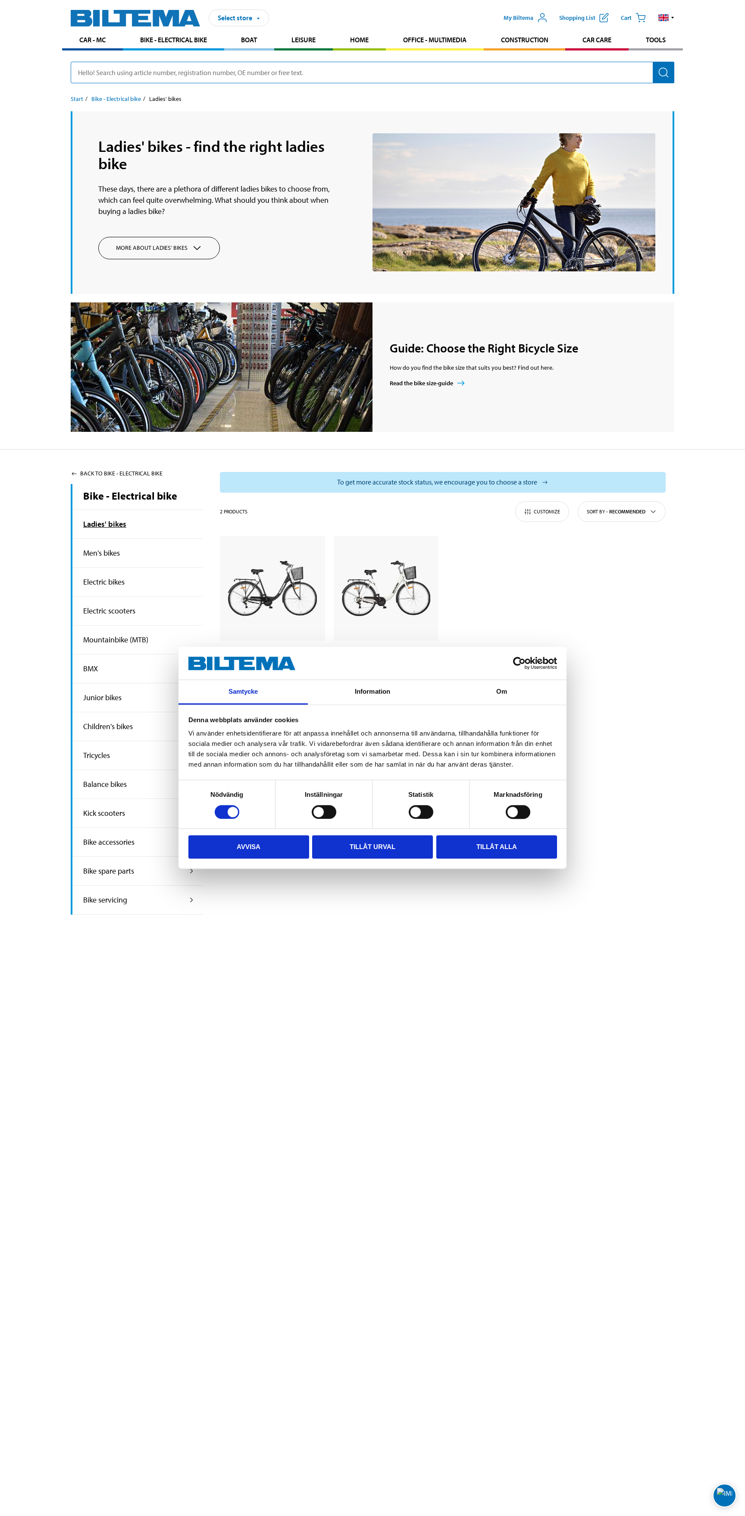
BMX (90, 668)
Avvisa (248, 847)
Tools (656, 39)
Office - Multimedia (434, 39)
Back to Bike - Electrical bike (121, 473)
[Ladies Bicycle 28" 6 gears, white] (386, 588)
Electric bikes (104, 582)
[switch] (324, 812)
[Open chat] (724, 1495)
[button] (666, 17)
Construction (524, 39)
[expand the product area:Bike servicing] (191, 900)
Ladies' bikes (104, 524)
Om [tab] (501, 691)
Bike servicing (105, 900)
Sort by (616, 511)
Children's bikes (108, 726)
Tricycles (96, 755)
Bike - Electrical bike (173, 39)
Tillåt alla (496, 847)
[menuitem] (92, 40)
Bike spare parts (108, 871)
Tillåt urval (372, 847)
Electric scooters (109, 611)
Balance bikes (105, 784)
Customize (547, 511)
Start (77, 99)
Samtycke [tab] (243, 691)
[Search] (663, 72)
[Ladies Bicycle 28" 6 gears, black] (272, 588)
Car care (596, 39)
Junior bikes (102, 697)
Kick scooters (104, 813)
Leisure (303, 39)
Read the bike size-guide (421, 383)
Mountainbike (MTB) (115, 640)
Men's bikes (101, 553)
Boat (249, 39)
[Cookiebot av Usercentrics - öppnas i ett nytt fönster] (519, 663)
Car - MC (92, 39)
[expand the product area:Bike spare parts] (191, 871)
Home (359, 39)
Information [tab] (372, 691)
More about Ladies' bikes (152, 248)
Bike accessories (109, 842)
